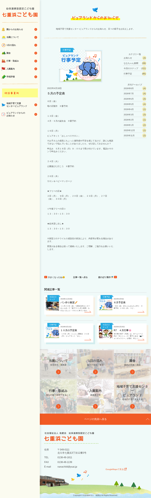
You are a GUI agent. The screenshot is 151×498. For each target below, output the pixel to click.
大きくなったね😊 (56, 277)
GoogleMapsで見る (115, 469)
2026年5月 (129, 104)
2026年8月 (129, 88)
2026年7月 (129, 93)
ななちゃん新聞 (131, 63)
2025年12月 (129, 130)
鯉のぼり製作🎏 (105, 277)
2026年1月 (129, 125)
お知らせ (128, 58)
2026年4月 (129, 109)
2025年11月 (129, 135)
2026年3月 (129, 114)
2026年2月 (129, 120)
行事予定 (67, 50)
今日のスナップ (131, 68)
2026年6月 (129, 99)
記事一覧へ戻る (80, 277)
